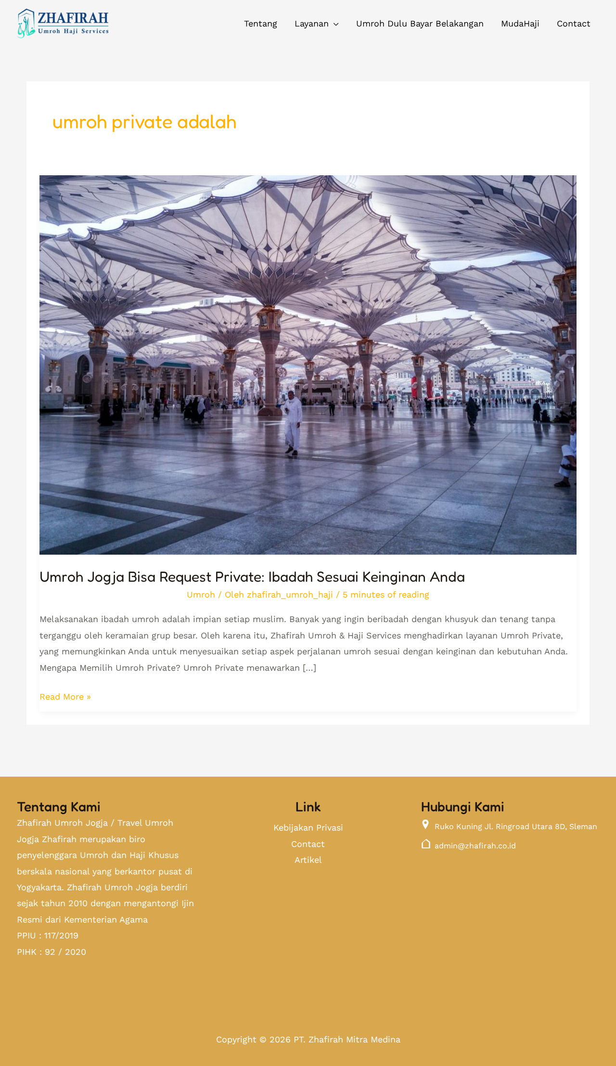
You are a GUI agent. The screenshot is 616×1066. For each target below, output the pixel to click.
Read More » (65, 695)
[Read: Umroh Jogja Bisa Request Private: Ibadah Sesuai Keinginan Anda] (308, 357)
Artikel (308, 860)
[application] (334, 23)
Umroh (201, 594)
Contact (308, 844)
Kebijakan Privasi (308, 827)
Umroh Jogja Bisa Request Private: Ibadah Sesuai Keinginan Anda (252, 576)
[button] (316, 23)
